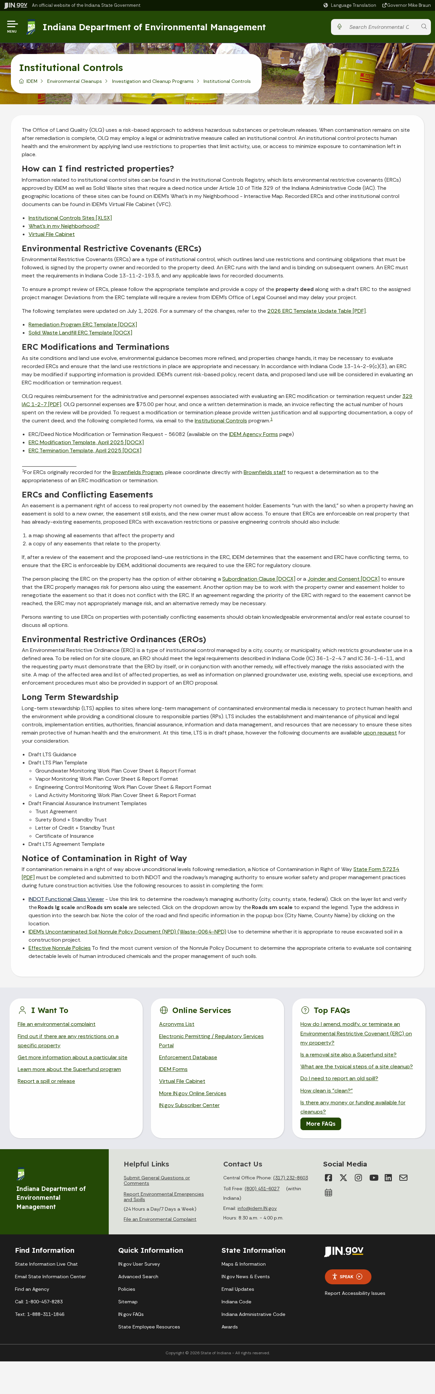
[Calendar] (328, 1192)
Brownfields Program (137, 472)
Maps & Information (244, 1264)
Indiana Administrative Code (253, 1314)
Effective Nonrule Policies (60, 948)
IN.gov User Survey (139, 1264)
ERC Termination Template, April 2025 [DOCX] (85, 450)
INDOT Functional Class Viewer (66, 899)
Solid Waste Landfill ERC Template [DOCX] (80, 332)
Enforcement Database (188, 1057)
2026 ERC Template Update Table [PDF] (316, 310)
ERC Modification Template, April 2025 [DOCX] (86, 442)
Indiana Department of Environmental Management (154, 26)
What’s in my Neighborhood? (64, 226)
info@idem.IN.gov (257, 1208)
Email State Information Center (50, 1276)
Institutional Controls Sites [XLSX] (70, 217)
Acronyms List (176, 1024)
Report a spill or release (46, 1081)
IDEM (32, 81)
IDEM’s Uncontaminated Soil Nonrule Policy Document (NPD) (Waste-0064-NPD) (127, 931)
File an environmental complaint (56, 1024)
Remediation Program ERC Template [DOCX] (83, 324)
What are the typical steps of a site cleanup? (356, 1066)
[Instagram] (358, 1177)
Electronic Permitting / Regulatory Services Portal (211, 1041)
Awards (230, 1327)
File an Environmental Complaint (160, 1219)
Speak (346, 1276)
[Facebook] (328, 1177)
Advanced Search (138, 1276)
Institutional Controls (221, 420)
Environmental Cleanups (74, 81)
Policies (126, 1289)
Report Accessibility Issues (355, 1293)
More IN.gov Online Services (192, 1093)
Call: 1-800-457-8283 (39, 1302)
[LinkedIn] (388, 1177)
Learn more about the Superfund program (69, 1069)
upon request (380, 732)
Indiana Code (236, 1302)
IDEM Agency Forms (253, 434)
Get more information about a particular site (72, 1057)
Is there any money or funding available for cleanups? (352, 1107)
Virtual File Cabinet (52, 234)
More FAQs (320, 1123)
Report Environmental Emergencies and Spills (164, 1196)
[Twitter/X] (343, 1177)
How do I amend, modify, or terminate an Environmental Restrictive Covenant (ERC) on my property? (356, 1033)
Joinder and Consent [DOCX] (344, 578)
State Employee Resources (149, 1327)
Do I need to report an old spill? (339, 1078)
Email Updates (238, 1289)
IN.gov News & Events (246, 1276)
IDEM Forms (173, 1069)
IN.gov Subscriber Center (189, 1105)
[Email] (403, 1177)
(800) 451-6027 (262, 1188)
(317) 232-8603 (290, 1178)
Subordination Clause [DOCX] (258, 578)
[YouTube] (373, 1177)
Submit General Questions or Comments (157, 1180)
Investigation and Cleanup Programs (153, 81)
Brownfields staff (265, 472)
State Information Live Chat (46, 1264)
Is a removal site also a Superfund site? (348, 1054)
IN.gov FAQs (131, 1314)
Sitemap (128, 1302)
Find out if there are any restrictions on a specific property (68, 1041)
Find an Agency (32, 1289)
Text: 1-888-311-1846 (39, 1314)
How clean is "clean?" (326, 1090)
